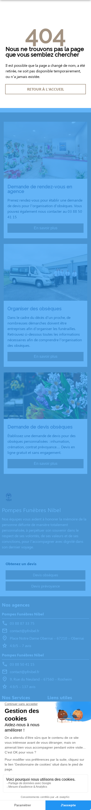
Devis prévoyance (45, 586)
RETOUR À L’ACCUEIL (45, 89)
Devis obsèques (45, 574)
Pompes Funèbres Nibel (23, 613)
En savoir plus (45, 228)
